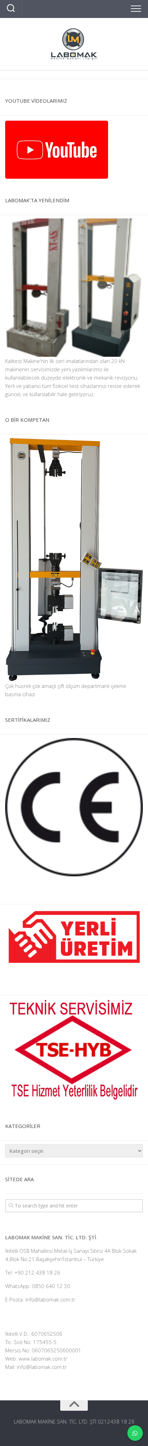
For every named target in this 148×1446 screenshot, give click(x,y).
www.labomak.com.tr (43, 1358)
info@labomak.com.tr (42, 1366)
